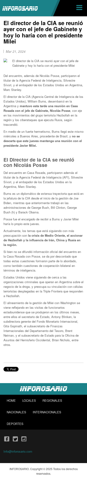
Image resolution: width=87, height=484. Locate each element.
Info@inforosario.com (17, 451)
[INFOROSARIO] (20, 8)
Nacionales (16, 412)
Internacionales (47, 412)
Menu (80, 8)
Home (11, 400)
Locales (29, 400)
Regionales (52, 400)
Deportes (15, 423)
